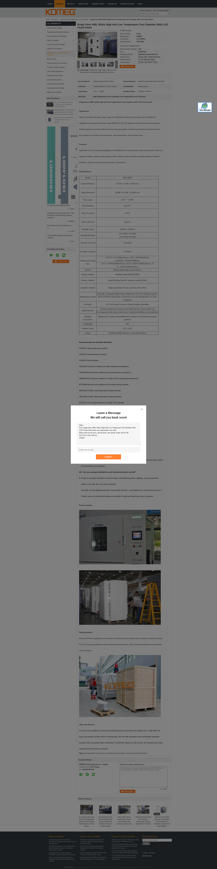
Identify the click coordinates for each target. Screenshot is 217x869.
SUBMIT (108, 456)
